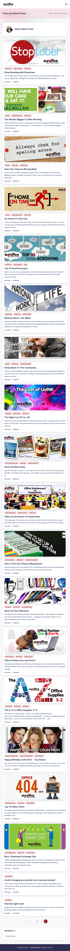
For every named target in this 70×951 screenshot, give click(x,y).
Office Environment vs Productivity (22, 516)
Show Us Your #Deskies (16, 610)
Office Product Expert (31, 560)
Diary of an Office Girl (11, 463)
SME (26, 264)
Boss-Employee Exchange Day (20, 856)
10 (37, 921)
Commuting (8, 314)
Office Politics (18, 264)
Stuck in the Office (26, 364)
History (7, 165)
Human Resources (17, 115)
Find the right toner (14, 903)
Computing (17, 706)
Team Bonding (18, 68)
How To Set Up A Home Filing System (23, 563)
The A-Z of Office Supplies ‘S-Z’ (21, 710)
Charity (7, 115)
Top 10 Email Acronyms (16, 268)
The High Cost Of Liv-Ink (17, 417)
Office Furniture (22, 512)
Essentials (8, 413)
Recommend (24, 165)
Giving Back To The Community (20, 367)
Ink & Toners (16, 413)
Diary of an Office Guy (26, 756)
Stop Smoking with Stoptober (19, 72)
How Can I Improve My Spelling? (20, 169)
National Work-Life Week (17, 318)
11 (41, 921)
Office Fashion (9, 656)
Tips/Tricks (27, 68)
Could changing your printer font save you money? (30, 880)
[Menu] (66, 4)
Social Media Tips (27, 607)
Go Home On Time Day (15, 218)
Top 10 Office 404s (14, 807)
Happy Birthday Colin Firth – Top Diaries (25, 759)
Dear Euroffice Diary (14, 467)
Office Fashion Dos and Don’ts (20, 660)
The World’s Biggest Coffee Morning (22, 119)
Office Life (8, 68)
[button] (24, 921)
